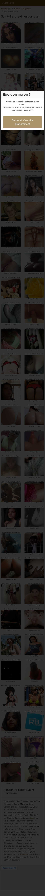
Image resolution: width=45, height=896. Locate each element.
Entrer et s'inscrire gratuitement (22, 122)
